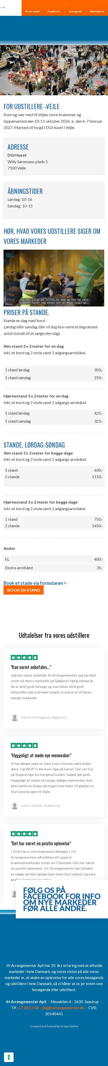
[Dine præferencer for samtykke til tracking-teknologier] (9, 1057)
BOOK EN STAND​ (23, 590)
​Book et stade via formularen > (35, 583)
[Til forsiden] (54, 28)
